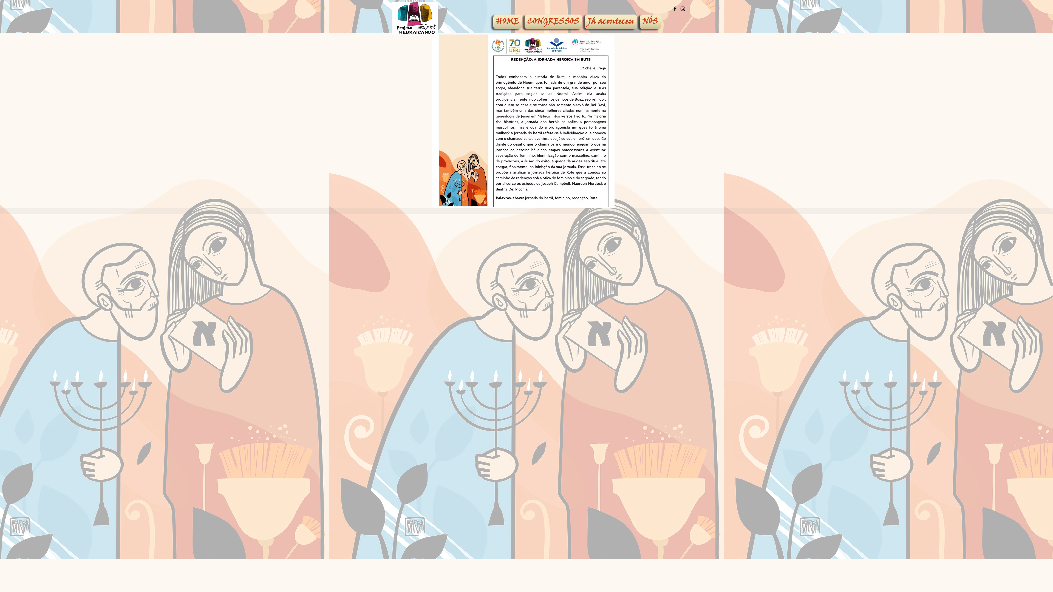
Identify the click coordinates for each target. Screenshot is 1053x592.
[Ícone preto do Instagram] (683, 9)
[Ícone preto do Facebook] (675, 9)
